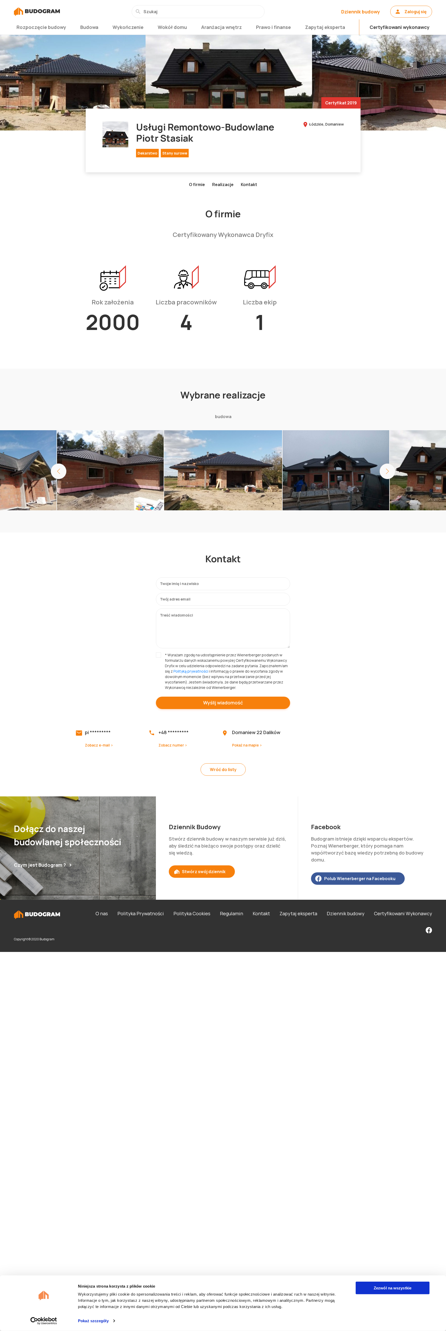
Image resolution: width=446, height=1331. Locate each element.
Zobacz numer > (172, 745)
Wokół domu (172, 27)
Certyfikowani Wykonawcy (403, 913)
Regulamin (231, 913)
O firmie (197, 184)
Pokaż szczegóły (93, 1321)
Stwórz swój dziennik (204, 871)
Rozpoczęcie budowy (41, 27)
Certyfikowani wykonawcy (399, 27)
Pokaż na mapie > (247, 745)
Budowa (89, 27)
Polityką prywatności (190, 671)
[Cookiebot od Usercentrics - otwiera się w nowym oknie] (43, 1321)
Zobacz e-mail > (99, 745)
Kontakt (249, 184)
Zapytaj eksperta (325, 27)
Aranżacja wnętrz (221, 27)
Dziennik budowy (360, 12)
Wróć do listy (223, 769)
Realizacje (223, 184)
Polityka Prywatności (140, 913)
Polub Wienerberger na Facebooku (359, 878)
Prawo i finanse (273, 27)
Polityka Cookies (191, 913)
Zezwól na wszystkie (392, 1288)
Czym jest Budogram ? (40, 865)
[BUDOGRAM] (37, 11)
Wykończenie (128, 27)
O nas (101, 913)
